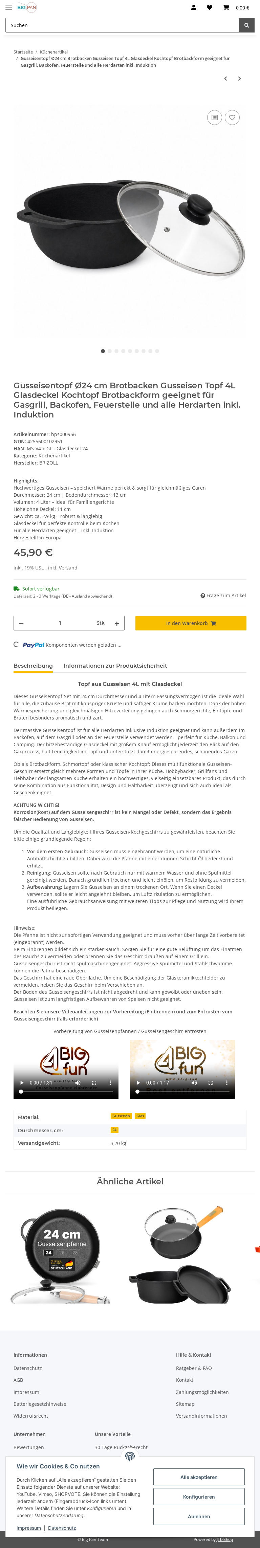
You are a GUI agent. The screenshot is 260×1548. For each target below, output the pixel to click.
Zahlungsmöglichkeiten (202, 1392)
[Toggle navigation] (8, 4)
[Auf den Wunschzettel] (232, 117)
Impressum (26, 1392)
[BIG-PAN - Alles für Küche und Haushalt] (27, 7)
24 (114, 1129)
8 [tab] (150, 351)
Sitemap (185, 1404)
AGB (18, 1380)
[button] (193, 7)
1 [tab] (103, 351)
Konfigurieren (199, 1497)
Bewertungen (29, 1447)
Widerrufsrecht (31, 1416)
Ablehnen (199, 1516)
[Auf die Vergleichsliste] (214, 117)
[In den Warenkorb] (19, 101)
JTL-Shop (225, 1539)
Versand (68, 567)
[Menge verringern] (21, 623)
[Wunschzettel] (209, 7)
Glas (140, 1116)
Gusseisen (121, 1116)
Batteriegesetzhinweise (40, 1404)
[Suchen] (247, 25)
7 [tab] (144, 351)
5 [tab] (130, 351)
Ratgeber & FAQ (194, 1368)
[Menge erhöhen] (116, 623)
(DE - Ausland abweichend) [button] (87, 596)
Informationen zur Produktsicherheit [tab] (115, 666)
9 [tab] (157, 351)
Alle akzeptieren (199, 1477)
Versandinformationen (201, 1416)
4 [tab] (123, 351)
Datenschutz (28, 1368)
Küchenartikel (54, 455)
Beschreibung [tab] (33, 666)
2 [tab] (110, 351)
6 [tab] (137, 351)
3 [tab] (116, 351)
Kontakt (184, 1380)
